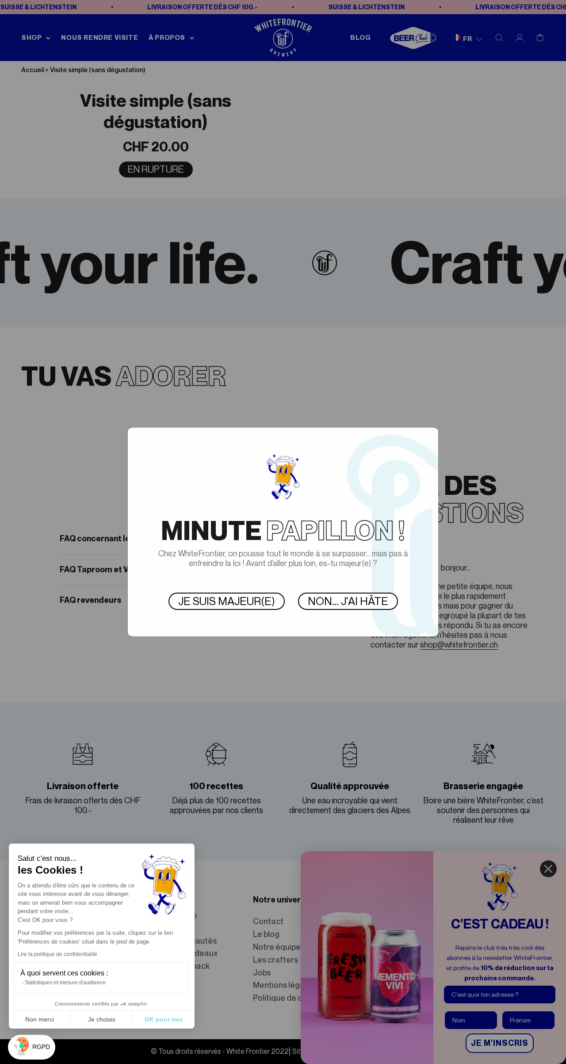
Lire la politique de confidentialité (57, 954)
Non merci (39, 1019)
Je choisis (101, 1019)
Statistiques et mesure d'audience (65, 982)
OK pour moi (164, 1019)
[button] (31, 1047)
